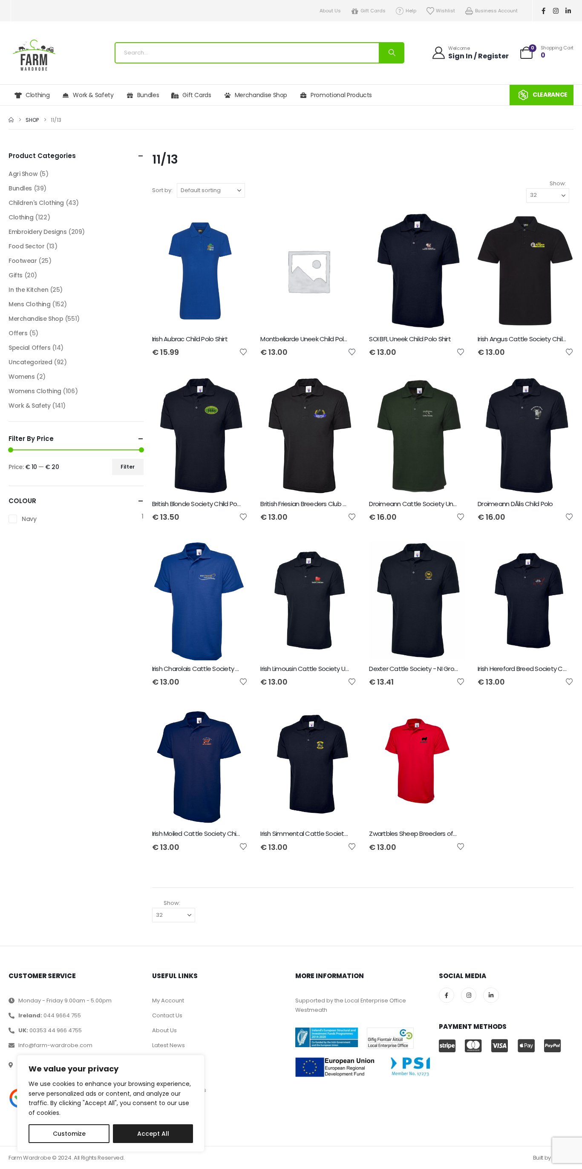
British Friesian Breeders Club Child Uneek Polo (325, 503)
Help (411, 10)
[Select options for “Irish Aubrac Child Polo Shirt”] (233, 225)
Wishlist (445, 10)
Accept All (153, 1133)
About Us (330, 10)
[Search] (391, 53)
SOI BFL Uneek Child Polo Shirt (410, 338)
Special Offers (29, 347)
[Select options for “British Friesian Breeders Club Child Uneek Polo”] (342, 390)
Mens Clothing (30, 304)
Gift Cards (373, 10)
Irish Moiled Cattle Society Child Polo (203, 833)
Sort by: (162, 190)
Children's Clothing (36, 203)
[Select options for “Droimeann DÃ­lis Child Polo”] (559, 390)
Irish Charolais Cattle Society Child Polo (207, 668)
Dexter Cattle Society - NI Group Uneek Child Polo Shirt (446, 668)
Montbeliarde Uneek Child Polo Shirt (310, 338)
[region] (111, 1103)
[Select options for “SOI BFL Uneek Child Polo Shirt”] (450, 225)
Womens (22, 376)
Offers (18, 333)
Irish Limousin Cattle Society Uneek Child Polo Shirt (331, 668)
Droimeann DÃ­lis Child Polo (515, 503)
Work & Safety (93, 95)
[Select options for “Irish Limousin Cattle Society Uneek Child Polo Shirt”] (342, 555)
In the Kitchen (28, 289)
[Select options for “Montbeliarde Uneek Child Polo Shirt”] (342, 225)
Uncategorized (30, 362)
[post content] (200, 271)
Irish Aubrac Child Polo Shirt (190, 338)
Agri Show (23, 174)
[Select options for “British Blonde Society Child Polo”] (233, 390)
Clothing (37, 95)
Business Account (496, 10)
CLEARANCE (550, 94)
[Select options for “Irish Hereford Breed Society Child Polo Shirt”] (559, 555)
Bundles (148, 95)
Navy (29, 519)
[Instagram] (556, 11)
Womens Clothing (35, 391)
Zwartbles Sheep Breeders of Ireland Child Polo (436, 833)
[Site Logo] (34, 55)
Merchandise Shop (261, 95)
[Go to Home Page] (11, 120)
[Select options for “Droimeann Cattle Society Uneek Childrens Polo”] (450, 390)
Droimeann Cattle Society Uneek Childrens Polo (437, 503)
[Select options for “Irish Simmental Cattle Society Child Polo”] (342, 720)
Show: (558, 183)
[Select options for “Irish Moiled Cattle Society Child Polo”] (233, 720)
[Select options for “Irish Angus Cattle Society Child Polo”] (559, 225)
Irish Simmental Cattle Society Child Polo (318, 833)
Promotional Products (341, 95)
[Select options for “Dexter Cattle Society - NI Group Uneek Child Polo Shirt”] (450, 555)
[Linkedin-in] (568, 11)
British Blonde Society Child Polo (197, 503)
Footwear (23, 260)
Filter (128, 466)
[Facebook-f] (544, 11)
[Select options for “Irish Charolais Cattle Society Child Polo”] (233, 555)
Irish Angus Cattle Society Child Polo (529, 338)
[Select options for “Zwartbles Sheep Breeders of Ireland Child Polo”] (450, 720)
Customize (69, 1133)
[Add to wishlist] (243, 351)
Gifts (16, 275)
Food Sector (26, 246)
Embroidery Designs (37, 231)
